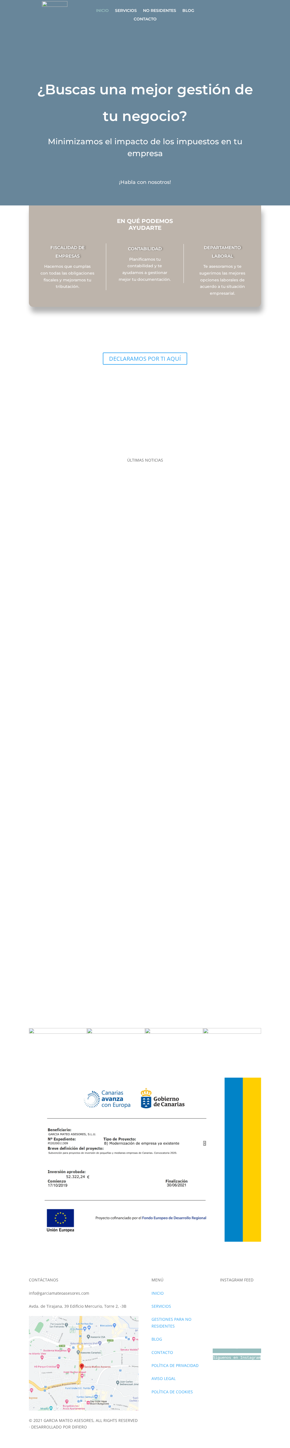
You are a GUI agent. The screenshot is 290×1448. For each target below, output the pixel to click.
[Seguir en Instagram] (225, 11)
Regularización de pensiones (56, 706)
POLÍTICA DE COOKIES (172, 1391)
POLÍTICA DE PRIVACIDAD (175, 1365)
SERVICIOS (126, 11)
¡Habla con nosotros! (145, 182)
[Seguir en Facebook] (241, 11)
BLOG (188, 11)
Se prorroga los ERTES (50, 932)
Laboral (36, 770)
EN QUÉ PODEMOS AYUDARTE (68, 225)
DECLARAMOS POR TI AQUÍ (145, 358)
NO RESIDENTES (159, 11)
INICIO (102, 11)
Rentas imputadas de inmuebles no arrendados (74, 628)
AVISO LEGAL (164, 1378)
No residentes (42, 467)
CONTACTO (145, 19)
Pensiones (38, 692)
